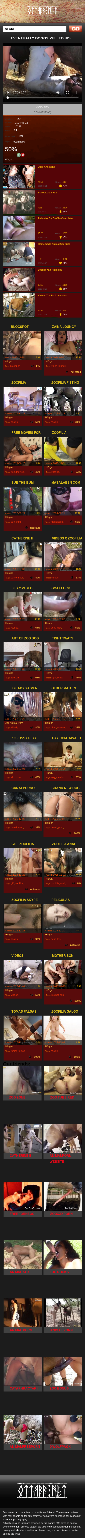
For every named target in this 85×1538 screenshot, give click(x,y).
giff (12, 883)
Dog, (21, 136)
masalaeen (57, 521)
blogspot (15, 366)
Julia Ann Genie (47, 166)
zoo (13, 677)
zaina (54, 366)
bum (18, 521)
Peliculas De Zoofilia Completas (56, 218)
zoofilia (15, 422)
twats (60, 677)
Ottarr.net (52, 15)
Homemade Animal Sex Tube (54, 244)
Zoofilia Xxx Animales (50, 269)
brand (54, 827)
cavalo (59, 777)
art (17, 677)
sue (13, 521)
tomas (14, 1051)
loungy (62, 366)
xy (12, 627)
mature (61, 727)
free (13, 472)
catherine (16, 577)
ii (22, 577)
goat (53, 627)
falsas (22, 1051)
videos (55, 577)
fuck (59, 627)
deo (16, 627)
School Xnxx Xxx (47, 192)
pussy (18, 777)
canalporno (17, 827)
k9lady (14, 727)
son (62, 995)
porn (60, 827)
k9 (12, 777)
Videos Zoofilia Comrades (52, 295)
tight (53, 677)
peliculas (55, 939)
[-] (23, 154)
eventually (18, 141)
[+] (19, 154)
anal (62, 883)
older (53, 727)
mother (55, 995)
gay (53, 777)
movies (20, 472)
